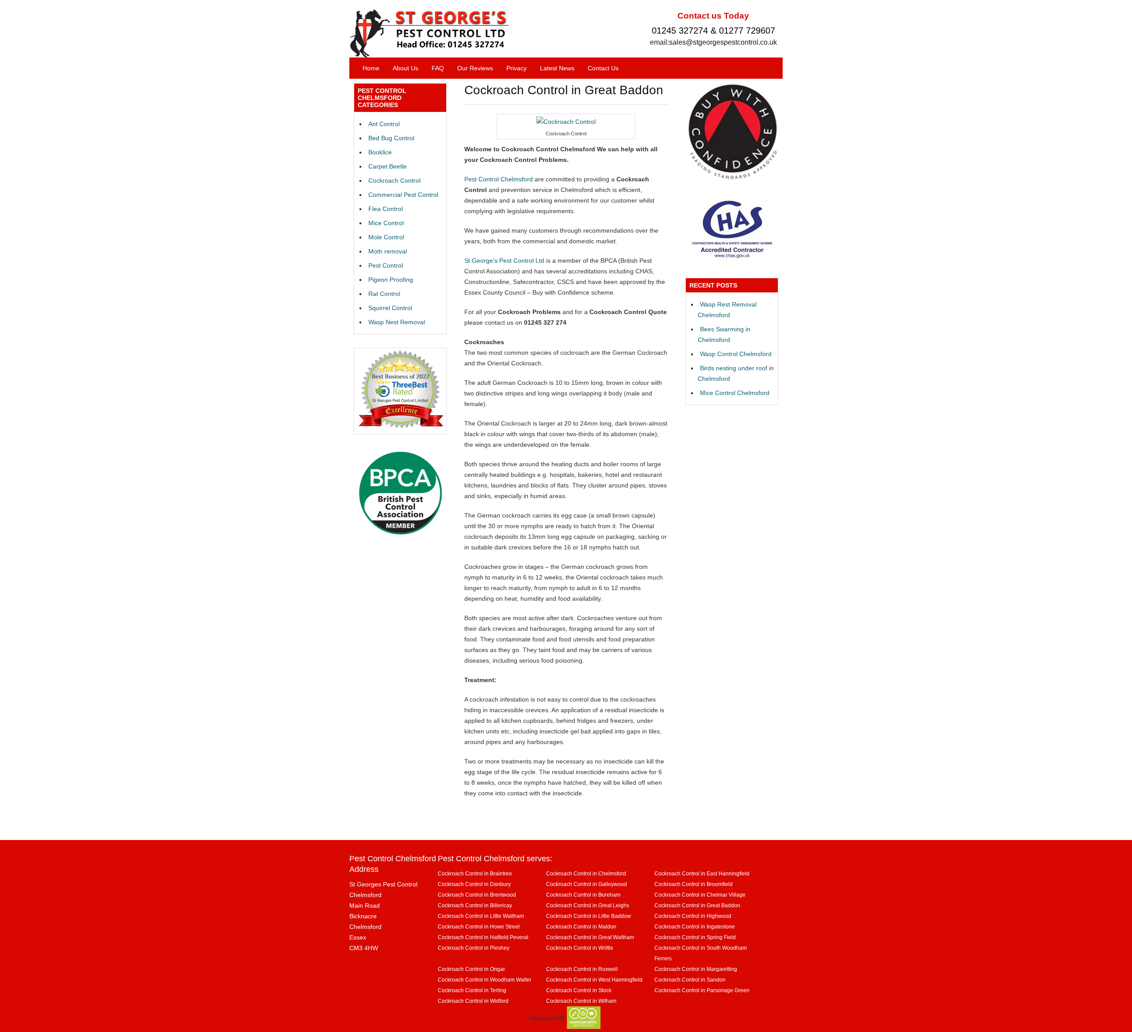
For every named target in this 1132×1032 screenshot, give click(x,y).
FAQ (438, 68)
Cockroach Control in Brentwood (477, 895)
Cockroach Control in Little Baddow (588, 916)
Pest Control (385, 265)
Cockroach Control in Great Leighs (587, 905)
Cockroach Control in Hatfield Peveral (483, 937)
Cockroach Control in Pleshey (473, 948)
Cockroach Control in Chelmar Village (700, 895)
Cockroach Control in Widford (473, 1001)
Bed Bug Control (391, 138)
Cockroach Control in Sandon (690, 979)
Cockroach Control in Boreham (583, 895)
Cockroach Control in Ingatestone (694, 926)
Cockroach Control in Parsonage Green (702, 990)
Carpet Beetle (387, 166)
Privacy (516, 68)
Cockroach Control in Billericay (475, 905)
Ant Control (384, 123)
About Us (405, 68)
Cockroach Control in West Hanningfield (594, 979)
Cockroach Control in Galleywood (586, 884)
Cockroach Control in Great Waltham (590, 937)
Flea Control (385, 208)
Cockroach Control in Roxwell (582, 969)
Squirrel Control (390, 307)
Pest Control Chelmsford (498, 179)
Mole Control (386, 237)
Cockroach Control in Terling (472, 990)
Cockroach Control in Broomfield (693, 884)
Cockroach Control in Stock (579, 990)
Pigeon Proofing (390, 279)
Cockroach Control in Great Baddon (697, 905)
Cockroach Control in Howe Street (479, 926)
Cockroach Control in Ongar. (472, 969)
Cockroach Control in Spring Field (695, 937)
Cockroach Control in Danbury (474, 884)
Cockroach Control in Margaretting (695, 969)
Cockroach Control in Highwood (692, 916)
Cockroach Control (394, 180)
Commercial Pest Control (403, 194)
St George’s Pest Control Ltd (504, 260)
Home (371, 68)
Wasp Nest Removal (396, 322)
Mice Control (386, 222)
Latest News (557, 68)
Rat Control (384, 293)
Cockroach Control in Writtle (579, 948)
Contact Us (603, 68)
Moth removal (387, 251)
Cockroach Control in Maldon (581, 926)
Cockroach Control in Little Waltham (481, 916)
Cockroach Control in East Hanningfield (702, 873)
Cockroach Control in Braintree (475, 873)
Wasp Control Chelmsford (736, 353)
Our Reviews (475, 68)
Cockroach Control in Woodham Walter (485, 979)
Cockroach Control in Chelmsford (586, 873)
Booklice (380, 152)
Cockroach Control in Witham (581, 1001)
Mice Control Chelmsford (734, 392)
